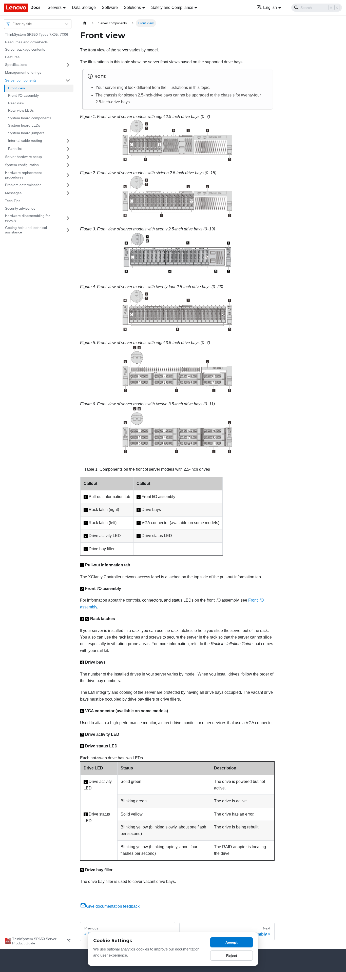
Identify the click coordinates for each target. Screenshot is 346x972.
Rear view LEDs (21, 110)
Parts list (15, 149)
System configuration (22, 165)
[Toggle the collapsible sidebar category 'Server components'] (67, 80)
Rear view (16, 103)
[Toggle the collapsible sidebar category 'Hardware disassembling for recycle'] (67, 218)
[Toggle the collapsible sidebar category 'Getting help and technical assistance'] (67, 230)
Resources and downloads (26, 42)
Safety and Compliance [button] (172, 7)
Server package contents (25, 49)
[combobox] (12, 24)
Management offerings (23, 72)
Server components (20, 80)
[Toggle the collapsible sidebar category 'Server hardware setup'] (67, 157)
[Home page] (85, 23)
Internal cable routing (25, 140)
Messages (13, 193)
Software (110, 7)
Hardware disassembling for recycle (27, 218)
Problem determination (23, 185)
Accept (231, 942)
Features (12, 57)
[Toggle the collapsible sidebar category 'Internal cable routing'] (67, 141)
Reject (231, 956)
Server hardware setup (23, 157)
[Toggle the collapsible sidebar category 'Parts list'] (67, 149)
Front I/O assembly (23, 95)
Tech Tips (12, 201)
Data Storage (84, 7)
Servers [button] (55, 7)
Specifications (16, 65)
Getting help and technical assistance (26, 230)
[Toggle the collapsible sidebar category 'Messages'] (67, 193)
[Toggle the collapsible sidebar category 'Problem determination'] (67, 185)
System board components (29, 118)
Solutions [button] (132, 7)
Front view (16, 88)
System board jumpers (26, 133)
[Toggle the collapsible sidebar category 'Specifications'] (67, 65)
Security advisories (20, 208)
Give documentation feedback (113, 906)
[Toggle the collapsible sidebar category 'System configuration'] (67, 165)
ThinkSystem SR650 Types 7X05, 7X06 (36, 34)
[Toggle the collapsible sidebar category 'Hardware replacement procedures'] (67, 175)
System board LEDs (24, 125)
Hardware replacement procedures (23, 175)
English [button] (270, 7)
